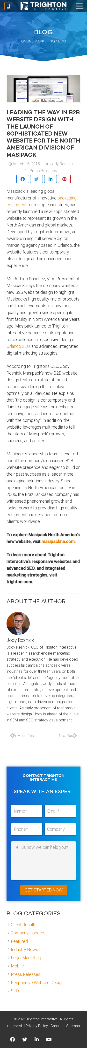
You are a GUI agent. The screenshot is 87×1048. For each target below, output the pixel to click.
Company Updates (28, 932)
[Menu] (79, 6)
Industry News (24, 949)
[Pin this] (64, 179)
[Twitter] (25, 1040)
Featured (19, 941)
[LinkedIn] (37, 1040)
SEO (15, 990)
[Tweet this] (36, 179)
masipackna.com (58, 541)
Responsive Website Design (37, 982)
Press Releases (43, 170)
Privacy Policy (37, 1026)
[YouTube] (49, 1040)
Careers (57, 1026)
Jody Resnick (61, 164)
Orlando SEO (18, 346)
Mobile (17, 965)
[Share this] (22, 179)
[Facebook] (13, 1040)
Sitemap (73, 1026)
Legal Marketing (26, 957)
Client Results (23, 924)
